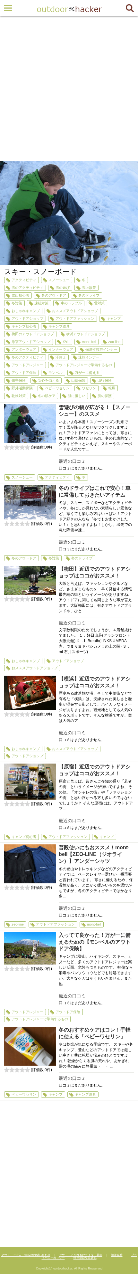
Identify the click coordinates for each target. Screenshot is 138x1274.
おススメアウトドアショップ (75, 311)
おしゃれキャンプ (26, 311)
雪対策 (99, 303)
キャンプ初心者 (24, 326)
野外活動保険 (22, 388)
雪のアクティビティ (27, 288)
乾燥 (111, 388)
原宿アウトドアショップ (31, 342)
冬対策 (17, 303)
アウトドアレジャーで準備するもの (84, 365)
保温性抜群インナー (101, 349)
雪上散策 (89, 288)
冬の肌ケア (47, 396)
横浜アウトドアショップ (85, 334)
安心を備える (48, 380)
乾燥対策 (19, 396)
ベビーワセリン (57, 388)
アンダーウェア (24, 349)
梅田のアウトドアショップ (33, 334)
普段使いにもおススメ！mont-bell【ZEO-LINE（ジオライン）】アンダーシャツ (94, 854)
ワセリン (89, 388)
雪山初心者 (20, 295)
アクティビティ (24, 280)
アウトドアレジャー (27, 365)
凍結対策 (41, 303)
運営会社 (117, 1255)
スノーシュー (59, 280)
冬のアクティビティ (27, 357)
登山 (66, 342)
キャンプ (114, 318)
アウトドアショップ (27, 318)
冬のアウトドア (53, 295)
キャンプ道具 (59, 326)
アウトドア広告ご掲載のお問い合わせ (25, 1255)
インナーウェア (60, 349)
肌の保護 (105, 396)
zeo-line (114, 342)
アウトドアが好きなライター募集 (80, 1255)
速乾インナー (88, 357)
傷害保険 (19, 380)
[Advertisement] (69, 88)
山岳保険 (78, 380)
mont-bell (89, 342)
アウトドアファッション (75, 318)
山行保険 (105, 380)
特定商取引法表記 (85, 1258)
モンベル (55, 373)
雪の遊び (63, 288)
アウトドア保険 (24, 373)
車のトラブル (71, 303)
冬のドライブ (88, 295)
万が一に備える (87, 373)
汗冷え (61, 357)
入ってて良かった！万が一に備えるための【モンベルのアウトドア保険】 (95, 941)
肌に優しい (76, 396)
